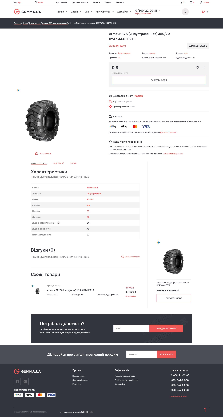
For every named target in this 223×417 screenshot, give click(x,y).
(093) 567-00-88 (180, 380)
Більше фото (45, 153)
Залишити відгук (117, 46)
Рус (19, 2)
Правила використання (125, 376)
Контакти (76, 384)
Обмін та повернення (173, 154)
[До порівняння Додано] (204, 67)
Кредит (108, 2)
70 (119, 58)
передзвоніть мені (143, 13)
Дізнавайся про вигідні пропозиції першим (82, 354)
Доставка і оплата (168, 132)
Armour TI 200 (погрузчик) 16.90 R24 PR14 (70, 290)
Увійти (206, 2)
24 (88, 217)
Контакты (120, 2)
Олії (87, 11)
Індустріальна (124, 53)
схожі (73, 163)
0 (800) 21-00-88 (180, 375)
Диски (74, 11)
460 (186, 53)
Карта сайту (120, 384)
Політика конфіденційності (126, 380)
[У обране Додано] (197, 67)
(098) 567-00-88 (180, 389)
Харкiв (40, 2)
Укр (15, 2)
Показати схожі (159, 80)
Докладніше (131, 296)
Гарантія (96, 2)
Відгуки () (58, 163)
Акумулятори (103, 11)
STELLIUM (87, 412)
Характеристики (39, 163)
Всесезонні (92, 187)
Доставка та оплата (80, 2)
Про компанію (61, 2)
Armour (152, 53)
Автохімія (122, 11)
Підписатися (166, 354)
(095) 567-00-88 (180, 385)
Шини (60, 11)
